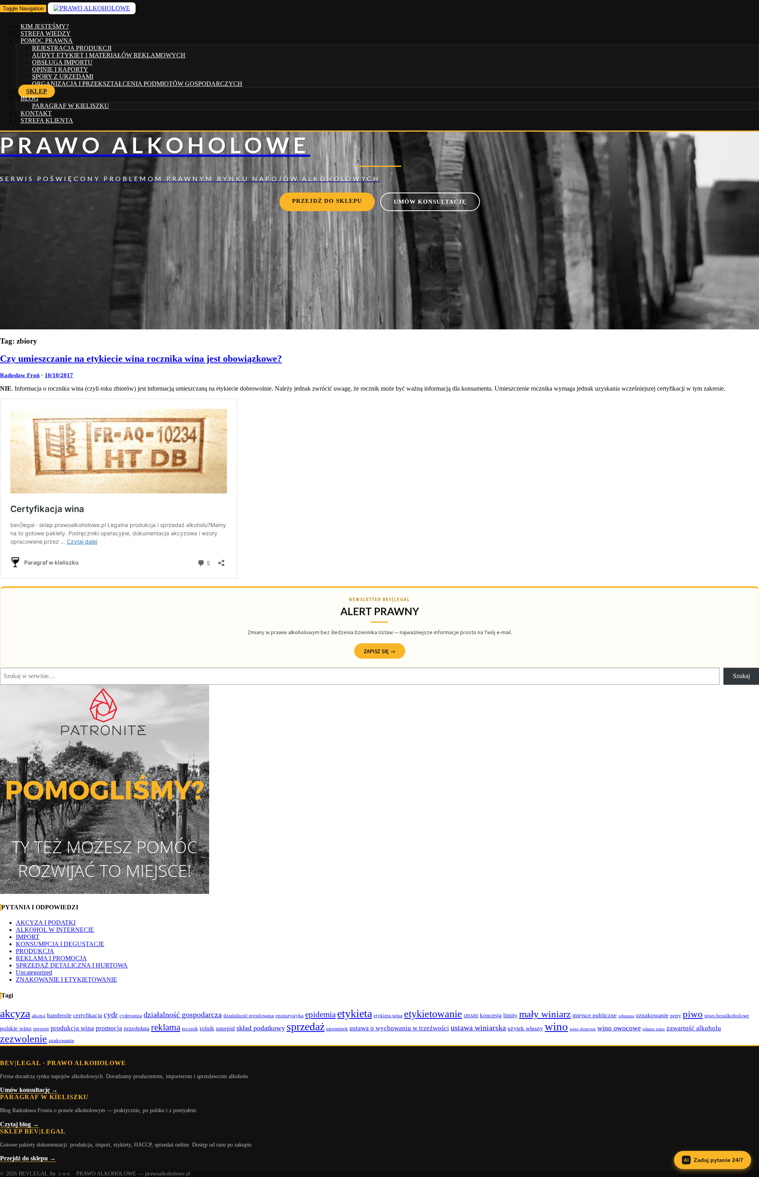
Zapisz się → (380, 651)
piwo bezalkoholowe (726, 1015)
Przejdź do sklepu (327, 201)
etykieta (354, 1013)
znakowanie (61, 1040)
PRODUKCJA (35, 951)
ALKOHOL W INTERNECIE (55, 929)
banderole (59, 1015)
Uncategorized (34, 972)
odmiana (626, 1016)
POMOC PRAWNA (47, 40)
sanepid (225, 1028)
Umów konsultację (430, 201)
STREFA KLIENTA (47, 120)
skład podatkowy (260, 1028)
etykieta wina (388, 1015)
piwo (693, 1014)
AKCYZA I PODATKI (46, 922)
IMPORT (28, 936)
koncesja (491, 1015)
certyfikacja (87, 1015)
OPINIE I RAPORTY (60, 69)
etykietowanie (433, 1014)
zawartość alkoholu (693, 1028)
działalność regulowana (248, 1015)
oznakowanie (652, 1015)
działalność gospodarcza (182, 1014)
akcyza (15, 1013)
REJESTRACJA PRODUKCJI (71, 48)
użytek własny (525, 1028)
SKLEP (36, 91)
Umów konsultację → (29, 1089)
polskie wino (16, 1028)
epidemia (320, 1014)
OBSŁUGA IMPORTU (62, 62)
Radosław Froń (20, 375)
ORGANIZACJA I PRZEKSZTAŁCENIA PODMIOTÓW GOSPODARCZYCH (137, 83)
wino (556, 1026)
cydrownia (130, 1015)
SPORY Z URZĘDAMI (62, 76)
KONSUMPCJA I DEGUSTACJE (60, 944)
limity (510, 1015)
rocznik (190, 1029)
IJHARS (471, 1016)
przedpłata (136, 1028)
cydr (111, 1014)
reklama (165, 1027)
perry (675, 1015)
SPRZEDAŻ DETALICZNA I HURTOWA (72, 965)
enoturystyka (290, 1015)
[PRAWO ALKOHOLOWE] (379, 157)
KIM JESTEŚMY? (45, 26)
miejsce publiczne (594, 1015)
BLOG (29, 98)
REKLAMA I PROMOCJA (51, 958)
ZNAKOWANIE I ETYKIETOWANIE (66, 979)
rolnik (207, 1028)
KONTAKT (36, 113)
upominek (337, 1029)
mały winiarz (545, 1014)
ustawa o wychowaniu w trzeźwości (399, 1028)
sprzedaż (306, 1026)
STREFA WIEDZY (46, 33)
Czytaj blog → (19, 1124)
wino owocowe (619, 1028)
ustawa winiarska (478, 1027)
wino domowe (583, 1029)
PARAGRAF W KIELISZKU (70, 105)
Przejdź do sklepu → (28, 1158)
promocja (109, 1028)
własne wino (653, 1029)
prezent (41, 1029)
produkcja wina (72, 1028)
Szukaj (741, 676)
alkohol (38, 1016)
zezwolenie (23, 1039)
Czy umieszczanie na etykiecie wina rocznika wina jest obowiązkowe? (141, 358)
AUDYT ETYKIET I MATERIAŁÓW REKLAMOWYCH (108, 55)
